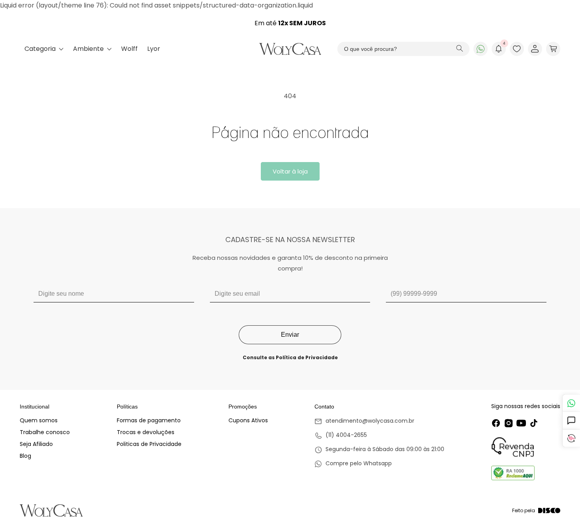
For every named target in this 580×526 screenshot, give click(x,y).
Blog (25, 456)
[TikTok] (534, 423)
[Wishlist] (517, 49)
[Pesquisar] (459, 49)
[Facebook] (496, 423)
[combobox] (403, 49)
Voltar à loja (290, 171)
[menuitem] (44, 49)
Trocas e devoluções (145, 432)
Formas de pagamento (149, 420)
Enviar (290, 334)
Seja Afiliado (36, 444)
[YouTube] (521, 423)
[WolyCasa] (290, 49)
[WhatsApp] (480, 49)
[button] (553, 49)
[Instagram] (508, 423)
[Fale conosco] (571, 403)
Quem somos (39, 420)
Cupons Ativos (248, 420)
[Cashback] (571, 439)
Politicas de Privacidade (149, 444)
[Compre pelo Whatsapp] (379, 464)
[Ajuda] (571, 421)
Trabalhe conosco (45, 432)
